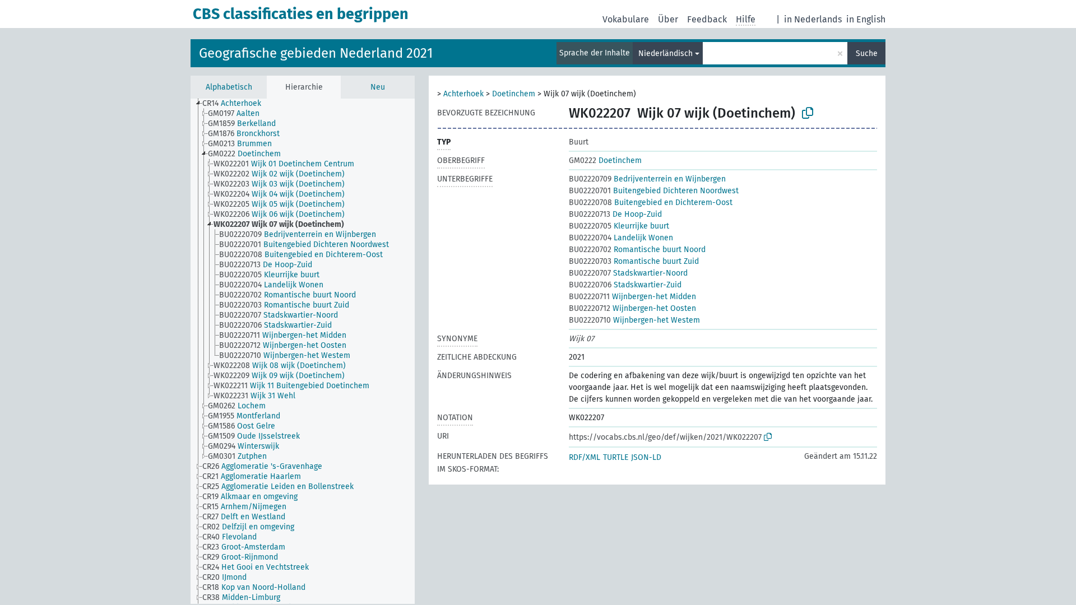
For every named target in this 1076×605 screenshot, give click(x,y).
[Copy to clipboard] (807, 113)
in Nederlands (813, 19)
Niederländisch (665, 53)
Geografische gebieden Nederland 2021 (316, 53)
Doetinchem (513, 94)
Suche (867, 53)
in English (865, 19)
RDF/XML (584, 457)
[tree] (303, 351)
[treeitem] (236, 104)
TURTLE (615, 457)
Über (668, 19)
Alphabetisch (229, 87)
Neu (377, 87)
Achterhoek (463, 94)
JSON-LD (646, 457)
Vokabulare (625, 19)
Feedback (707, 19)
